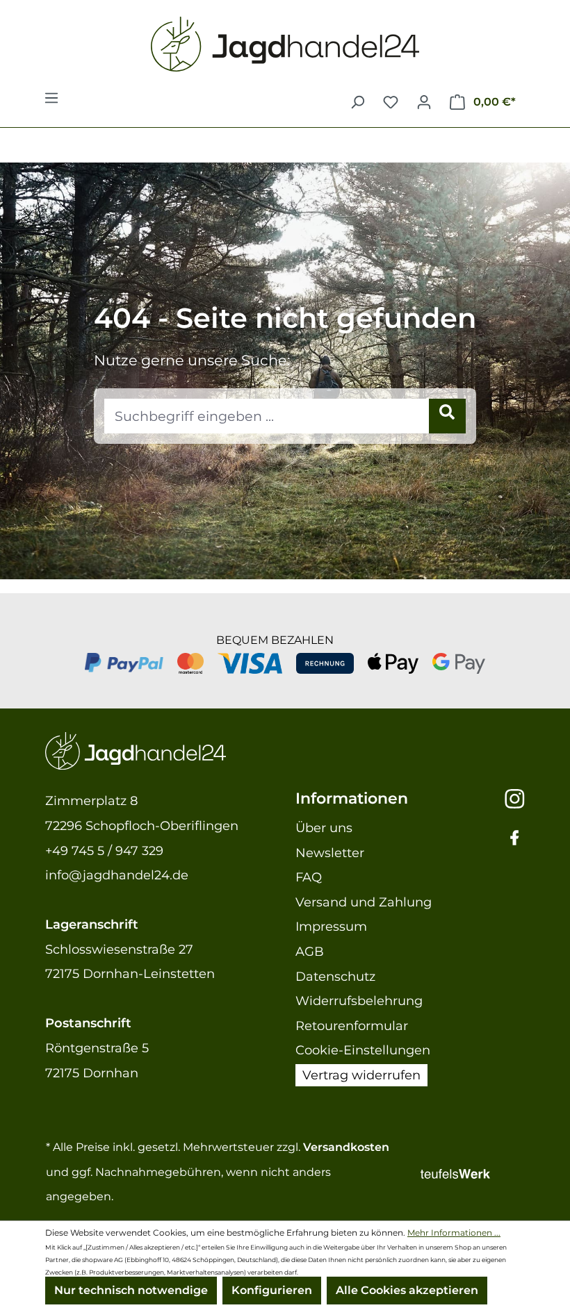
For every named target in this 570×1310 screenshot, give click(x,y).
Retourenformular (351, 1026)
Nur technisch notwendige (131, 1290)
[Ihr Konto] (424, 102)
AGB (309, 951)
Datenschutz (335, 976)
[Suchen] (357, 102)
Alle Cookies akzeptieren (407, 1290)
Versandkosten (346, 1147)
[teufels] (473, 1172)
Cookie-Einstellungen (362, 1050)
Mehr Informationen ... (453, 1232)
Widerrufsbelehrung (359, 1001)
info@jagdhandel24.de (116, 875)
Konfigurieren (271, 1290)
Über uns (323, 828)
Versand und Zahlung (363, 902)
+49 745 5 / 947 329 (104, 851)
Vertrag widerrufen (361, 1075)
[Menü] (51, 102)
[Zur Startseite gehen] (285, 44)
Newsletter (329, 853)
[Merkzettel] (390, 102)
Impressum (331, 926)
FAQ (308, 877)
